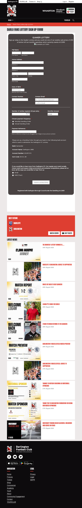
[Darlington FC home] (38, 449)
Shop (9, 482)
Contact (9, 499)
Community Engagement (16, 496)
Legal (32, 477)
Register (71, 1)
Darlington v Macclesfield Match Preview (56, 344)
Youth (9, 491)
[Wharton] (48, 10)
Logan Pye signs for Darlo (51, 304)
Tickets (9, 480)
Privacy (33, 474)
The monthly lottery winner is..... (53, 245)
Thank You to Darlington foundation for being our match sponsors (57, 404)
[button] (11, 20)
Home (9, 24)
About (9, 493)
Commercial (11, 485)
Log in (65, 1)
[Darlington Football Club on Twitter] (20, 457)
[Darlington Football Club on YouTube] (14, 457)
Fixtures (10, 477)
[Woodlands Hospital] (60, 10)
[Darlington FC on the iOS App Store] (13, 463)
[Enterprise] (70, 11)
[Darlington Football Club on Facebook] (9, 457)
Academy (10, 488)
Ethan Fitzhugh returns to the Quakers (55, 324)
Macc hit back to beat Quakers (52, 285)
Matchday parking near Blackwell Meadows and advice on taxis (57, 424)
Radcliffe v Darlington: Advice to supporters (57, 265)
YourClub (23, 1)
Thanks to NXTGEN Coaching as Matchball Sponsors (56, 385)
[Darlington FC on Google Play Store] (26, 463)
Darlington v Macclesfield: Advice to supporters (55, 365)
